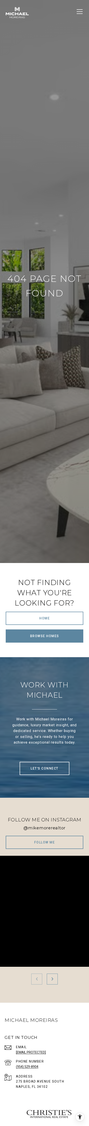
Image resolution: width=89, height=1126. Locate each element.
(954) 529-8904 (27, 1066)
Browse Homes (44, 636)
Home (44, 618)
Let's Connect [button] (44, 768)
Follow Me (44, 842)
